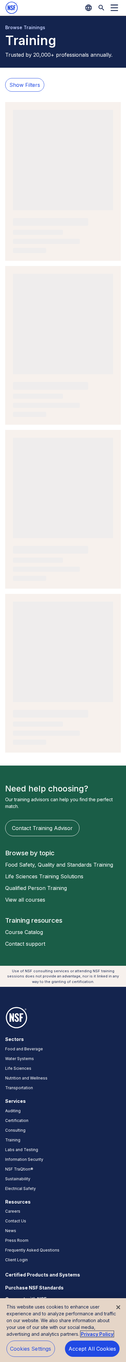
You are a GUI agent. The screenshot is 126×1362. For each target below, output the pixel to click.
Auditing (13, 1110)
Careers (12, 1211)
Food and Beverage (24, 1048)
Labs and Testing (21, 1149)
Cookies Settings (30, 1348)
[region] (63, 1330)
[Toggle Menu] (114, 8)
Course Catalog (24, 932)
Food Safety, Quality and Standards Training (59, 864)
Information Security (24, 1159)
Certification (16, 1120)
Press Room (16, 1240)
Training (12, 1139)
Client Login (16, 1259)
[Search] (101, 8)
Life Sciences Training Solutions (44, 876)
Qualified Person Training (36, 888)
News (10, 1230)
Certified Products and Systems (42, 1274)
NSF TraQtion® (19, 1169)
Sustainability (17, 1178)
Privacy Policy (97, 1334)
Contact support (25, 944)
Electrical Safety (20, 1188)
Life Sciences (18, 1068)
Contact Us (15, 1220)
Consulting (15, 1130)
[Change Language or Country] (88, 8)
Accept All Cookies (92, 1348)
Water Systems (19, 1058)
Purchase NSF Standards (34, 1287)
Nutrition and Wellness (26, 1078)
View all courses (25, 899)
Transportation (19, 1087)
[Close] (118, 1307)
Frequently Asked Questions (32, 1250)
